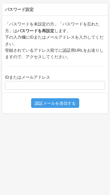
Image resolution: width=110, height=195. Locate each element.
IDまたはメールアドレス (27, 77)
